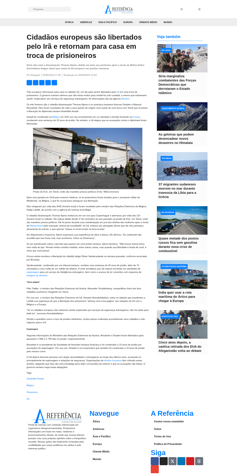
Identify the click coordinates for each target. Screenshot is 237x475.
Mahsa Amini (36, 225)
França (136, 117)
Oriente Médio (148, 22)
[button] (29, 82)
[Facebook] (169, 9)
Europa (128, 22)
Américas (86, 22)
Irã (118, 92)
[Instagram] (175, 9)
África (69, 22)
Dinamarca (32, 392)
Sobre (157, 429)
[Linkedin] (187, 9)
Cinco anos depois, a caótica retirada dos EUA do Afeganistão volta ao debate (179, 347)
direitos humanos (113, 360)
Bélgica (56, 117)
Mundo (168, 22)
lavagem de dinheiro (37, 275)
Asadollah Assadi (35, 378)
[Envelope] (205, 9)
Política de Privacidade (168, 444)
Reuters (125, 98)
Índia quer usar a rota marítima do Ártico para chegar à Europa (176, 297)
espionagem (33, 272)
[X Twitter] (181, 9)
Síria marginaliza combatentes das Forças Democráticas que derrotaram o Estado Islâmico (177, 84)
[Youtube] (193, 9)
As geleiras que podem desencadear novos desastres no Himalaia (176, 139)
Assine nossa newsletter (169, 421)
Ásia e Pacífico (107, 22)
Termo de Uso (162, 436)
